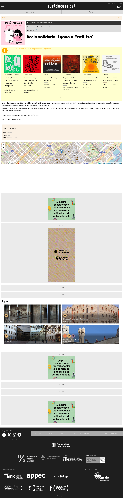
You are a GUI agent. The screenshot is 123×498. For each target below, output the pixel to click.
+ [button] (3, 145)
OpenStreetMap (107, 163)
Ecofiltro (9, 133)
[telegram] (19, 436)
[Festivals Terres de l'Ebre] (36, 488)
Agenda (92, 12)
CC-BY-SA (119, 163)
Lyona (8, 135)
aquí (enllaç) (35, 115)
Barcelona (30, 30)
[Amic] (14, 476)
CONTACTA (50, 433)
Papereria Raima (11, 137)
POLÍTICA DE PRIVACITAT (83, 433)
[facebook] (4, 436)
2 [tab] (63, 97)
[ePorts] (102, 476)
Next (118, 77)
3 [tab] (64, 347)
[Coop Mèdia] (14, 488)
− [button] (3, 147)
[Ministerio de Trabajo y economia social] (96, 461)
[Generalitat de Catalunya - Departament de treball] (73, 461)
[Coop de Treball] (50, 458)
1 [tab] (60, 97)
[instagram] (14, 436)
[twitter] (9, 436)
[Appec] (36, 476)
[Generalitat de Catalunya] (61, 447)
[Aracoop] (27, 458)
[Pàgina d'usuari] (118, 8)
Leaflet (100, 163)
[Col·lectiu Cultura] (59, 476)
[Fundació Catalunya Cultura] (59, 488)
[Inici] (61, 6)
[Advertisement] (61, 178)
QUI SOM (37, 433)
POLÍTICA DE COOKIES (109, 433)
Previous (5, 77)
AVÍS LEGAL (63, 433)
